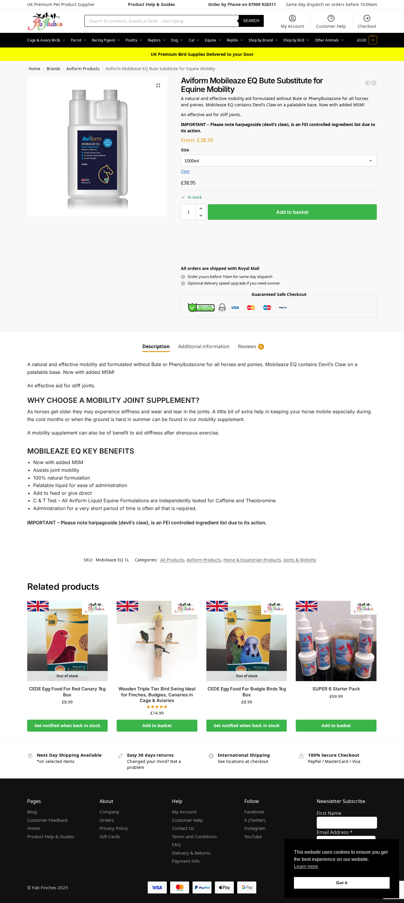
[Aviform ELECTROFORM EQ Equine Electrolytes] (374, 83)
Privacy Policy (114, 828)
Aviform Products (82, 68)
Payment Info (186, 861)
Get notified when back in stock (67, 725)
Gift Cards (110, 836)
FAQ (176, 844)
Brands (53, 68)
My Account (292, 26)
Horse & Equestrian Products (252, 560)
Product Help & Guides (151, 4)
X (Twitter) (255, 820)
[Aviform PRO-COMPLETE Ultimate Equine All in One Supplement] (368, 83)
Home (34, 68)
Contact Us (183, 828)
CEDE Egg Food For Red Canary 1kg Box (67, 692)
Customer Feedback (47, 820)
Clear (185, 171)
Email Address (335, 832)
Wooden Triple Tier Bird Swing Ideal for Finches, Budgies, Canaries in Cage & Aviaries (157, 694)
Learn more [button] (306, 866)
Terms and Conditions (194, 836)
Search (251, 21)
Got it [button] (341, 882)
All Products (172, 560)
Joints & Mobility (299, 560)
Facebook (254, 812)
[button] (367, 40)
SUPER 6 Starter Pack (336, 689)
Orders (107, 820)
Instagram (255, 828)
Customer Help (331, 26)
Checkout (367, 26)
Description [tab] (156, 346)
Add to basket (292, 212)
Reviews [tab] (250, 346)
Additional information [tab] (204, 346)
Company (109, 812)
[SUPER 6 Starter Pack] (336, 641)
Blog (32, 812)
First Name (329, 813)
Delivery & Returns (191, 853)
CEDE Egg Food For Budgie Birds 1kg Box (247, 692)
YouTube (253, 836)
